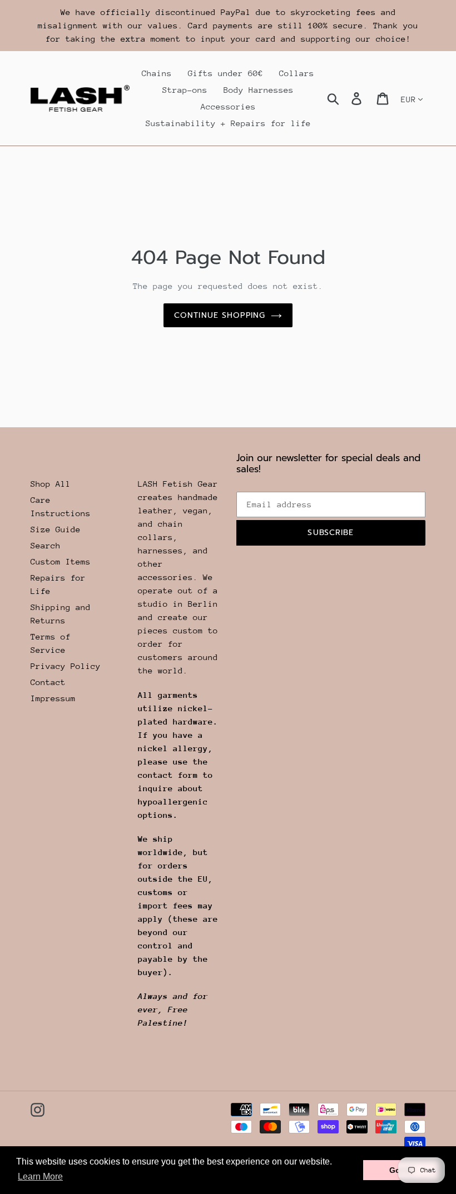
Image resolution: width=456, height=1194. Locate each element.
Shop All (51, 483)
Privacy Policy (66, 666)
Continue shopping (219, 315)
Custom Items (61, 561)
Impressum (53, 698)
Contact (48, 682)
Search (46, 545)
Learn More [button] (40, 1176)
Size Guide (56, 529)
